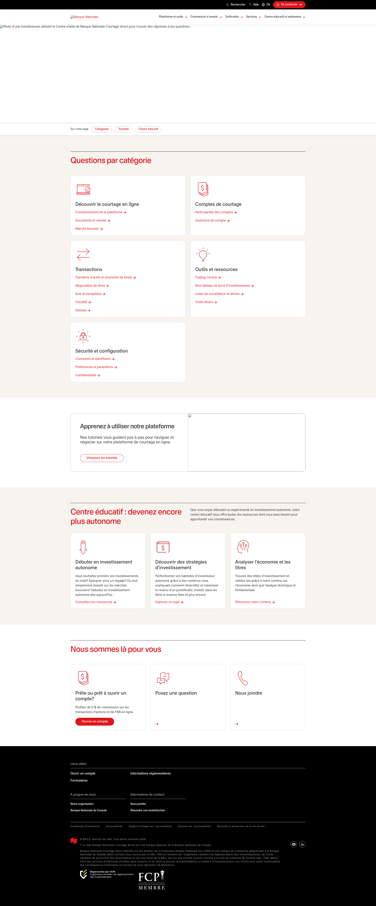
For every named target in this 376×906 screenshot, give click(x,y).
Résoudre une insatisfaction (147, 810)
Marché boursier (87, 228)
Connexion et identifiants (93, 359)
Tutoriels (123, 129)
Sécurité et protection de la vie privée (241, 826)
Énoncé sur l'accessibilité (194, 826)
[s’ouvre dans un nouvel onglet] (107, 874)
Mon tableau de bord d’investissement (222, 285)
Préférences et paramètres (94, 367)
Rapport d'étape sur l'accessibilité (150, 826)
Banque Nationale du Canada (88, 810)
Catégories (102, 129)
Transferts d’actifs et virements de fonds (103, 277)
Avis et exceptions (88, 294)
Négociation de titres (90, 285)
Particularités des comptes (214, 212)
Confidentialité (85, 375)
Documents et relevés (90, 220)
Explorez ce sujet (167, 602)
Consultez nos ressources (93, 602)
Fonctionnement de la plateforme (98, 212)
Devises (81, 310)
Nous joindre (138, 804)
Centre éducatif (148, 129)
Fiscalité (81, 302)
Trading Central (206, 277)
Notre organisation (82, 804)
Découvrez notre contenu (253, 602)
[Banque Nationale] (84, 17)
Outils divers (204, 302)
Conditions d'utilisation (85, 826)
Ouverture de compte (210, 220)
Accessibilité (114, 826)
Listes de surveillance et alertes (217, 294)
